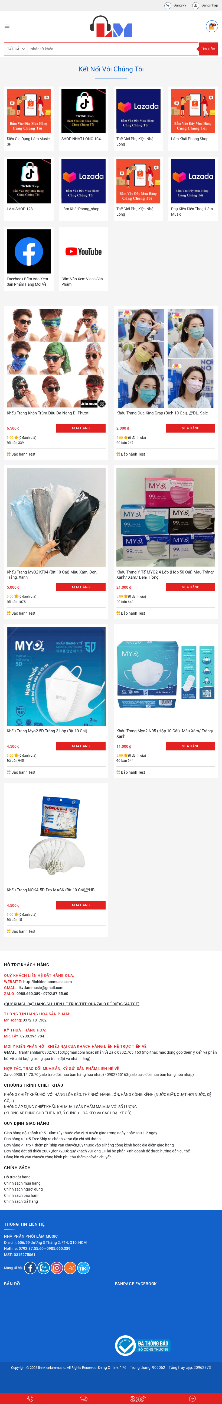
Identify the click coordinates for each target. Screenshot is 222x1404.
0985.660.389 (28, 993)
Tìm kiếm (208, 49)
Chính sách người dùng (23, 1189)
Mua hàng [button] (81, 428)
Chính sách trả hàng (21, 1201)
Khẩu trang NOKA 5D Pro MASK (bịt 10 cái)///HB (50, 890)
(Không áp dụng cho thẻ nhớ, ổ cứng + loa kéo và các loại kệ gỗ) (68, 1113)
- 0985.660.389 (57, 1248)
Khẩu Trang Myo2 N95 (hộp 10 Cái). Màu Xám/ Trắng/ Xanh (164, 734)
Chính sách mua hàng (22, 1183)
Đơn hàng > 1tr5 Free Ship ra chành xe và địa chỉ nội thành (52, 1139)
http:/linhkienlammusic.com (47, 982)
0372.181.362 (35, 1020)
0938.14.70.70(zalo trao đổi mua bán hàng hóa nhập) (59, 1074)
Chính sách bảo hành (22, 1195)
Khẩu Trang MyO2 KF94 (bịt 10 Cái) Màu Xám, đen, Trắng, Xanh (52, 575)
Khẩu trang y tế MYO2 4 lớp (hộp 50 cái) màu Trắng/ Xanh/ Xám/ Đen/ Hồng (165, 575)
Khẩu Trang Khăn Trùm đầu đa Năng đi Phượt (48, 413)
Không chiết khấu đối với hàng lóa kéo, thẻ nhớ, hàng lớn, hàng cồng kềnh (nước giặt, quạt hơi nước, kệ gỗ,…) (107, 1097)
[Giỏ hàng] (212, 26)
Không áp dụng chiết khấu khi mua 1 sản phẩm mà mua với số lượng (70, 1107)
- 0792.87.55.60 (54, 993)
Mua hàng (81, 587)
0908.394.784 (32, 1036)
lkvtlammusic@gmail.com (41, 988)
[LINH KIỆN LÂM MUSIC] (111, 26)
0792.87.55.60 (31, 1248)
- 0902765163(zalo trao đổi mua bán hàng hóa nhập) (149, 1074)
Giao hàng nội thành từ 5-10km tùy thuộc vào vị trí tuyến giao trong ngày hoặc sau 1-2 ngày (80, 1133)
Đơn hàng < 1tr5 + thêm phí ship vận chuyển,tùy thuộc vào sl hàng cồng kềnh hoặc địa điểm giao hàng (89, 1145)
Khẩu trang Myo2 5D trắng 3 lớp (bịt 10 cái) (47, 731)
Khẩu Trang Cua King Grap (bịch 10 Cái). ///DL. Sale (162, 413)
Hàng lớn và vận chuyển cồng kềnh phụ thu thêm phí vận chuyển (58, 1157)
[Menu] (7, 26)
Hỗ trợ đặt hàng (17, 1177)
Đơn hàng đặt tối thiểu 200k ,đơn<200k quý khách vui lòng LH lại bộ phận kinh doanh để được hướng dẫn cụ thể (97, 1151)
